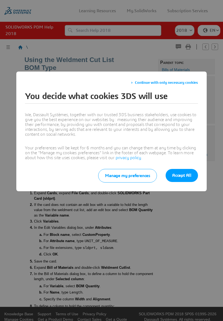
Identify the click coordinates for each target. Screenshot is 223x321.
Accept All (181, 175)
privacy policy (128, 158)
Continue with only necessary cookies (166, 83)
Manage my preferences (127, 176)
